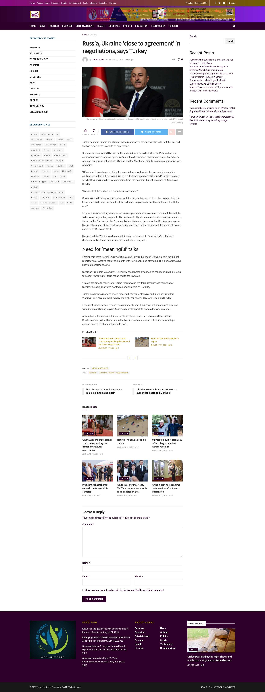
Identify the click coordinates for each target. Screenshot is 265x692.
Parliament (68, 182)
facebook (58, 150)
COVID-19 (35, 150)
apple (60, 140)
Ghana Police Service (41, 161)
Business (55, 3)
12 (171, 345)
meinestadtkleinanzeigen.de (203, 108)
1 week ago (194, 665)
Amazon (50, 140)
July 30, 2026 (89, 496)
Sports (85, 3)
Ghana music (60, 155)
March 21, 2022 (116, 59)
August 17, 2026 (107, 348)
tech (71, 198)
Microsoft (66, 171)
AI (58, 134)
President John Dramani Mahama (47, 192)
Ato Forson (36, 145)
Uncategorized (39, 112)
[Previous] (129, 358)
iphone (34, 171)
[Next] (135, 358)
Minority (35, 177)
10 (171, 451)
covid (62, 145)
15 (171, 496)
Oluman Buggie (38, 182)
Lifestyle (93, 3)
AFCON (34, 134)
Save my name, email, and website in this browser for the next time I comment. (124, 590)
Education (103, 3)
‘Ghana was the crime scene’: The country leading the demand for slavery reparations (114, 341)
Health (64, 3)
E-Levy (47, 150)
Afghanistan (47, 134)
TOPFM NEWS (98, 59)
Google (59, 161)
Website (139, 576)
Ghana (47, 155)
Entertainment (75, 3)
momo (46, 177)
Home (32, 3)
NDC (55, 177)
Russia (92, 373)
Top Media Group (48, 203)
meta (56, 171)
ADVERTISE (230, 687)
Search (193, 36)
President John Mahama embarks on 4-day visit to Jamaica (95, 488)
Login (232, 3)
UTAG (70, 203)
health (50, 166)
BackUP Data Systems (71, 687)
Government (37, 166)
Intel (71, 166)
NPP (63, 177)
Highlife (61, 166)
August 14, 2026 (159, 345)
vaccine (35, 208)
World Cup (48, 208)
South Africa (59, 198)
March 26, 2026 (125, 496)
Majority (46, 171)
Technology (158, 26)
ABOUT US (205, 687)
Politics (40, 3)
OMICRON (54, 182)
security (45, 198)
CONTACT (217, 687)
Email (86, 576)
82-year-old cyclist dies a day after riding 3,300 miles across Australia (167, 443)
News (47, 3)
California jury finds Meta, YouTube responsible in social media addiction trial (132, 488)
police (34, 187)
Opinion (112, 3)
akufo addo (36, 140)
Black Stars (51, 145)
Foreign (173, 26)
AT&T (69, 140)
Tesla (33, 203)
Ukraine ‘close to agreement (114, 373)
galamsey (35, 155)
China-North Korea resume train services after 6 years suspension (166, 488)
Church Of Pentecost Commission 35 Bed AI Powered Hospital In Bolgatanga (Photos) (212, 120)
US (62, 203)
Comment (88, 524)
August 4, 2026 (160, 451)
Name (86, 562)
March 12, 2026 (160, 496)
